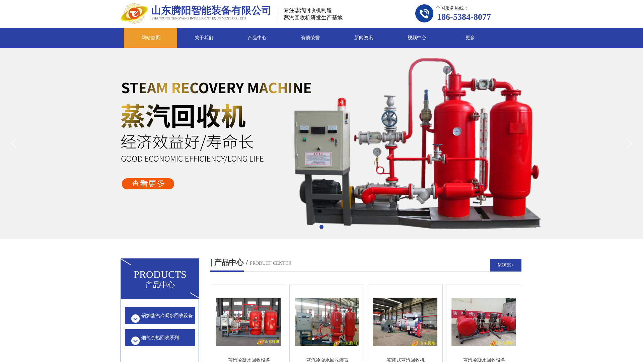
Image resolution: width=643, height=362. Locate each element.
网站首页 (150, 37)
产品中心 (257, 37)
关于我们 (204, 37)
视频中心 (417, 37)
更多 (470, 37)
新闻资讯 (363, 37)
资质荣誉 (310, 37)
